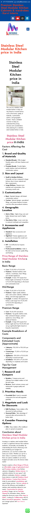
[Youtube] (18, 18)
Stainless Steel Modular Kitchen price (15, 139)
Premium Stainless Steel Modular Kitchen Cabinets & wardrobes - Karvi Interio (15, 9)
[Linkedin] (27, 18)
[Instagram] (22, 18)
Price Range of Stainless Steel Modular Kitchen (15, 257)
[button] (28, 29)
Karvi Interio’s (21, 501)
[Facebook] (13, 18)
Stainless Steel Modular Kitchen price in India (15, 436)
